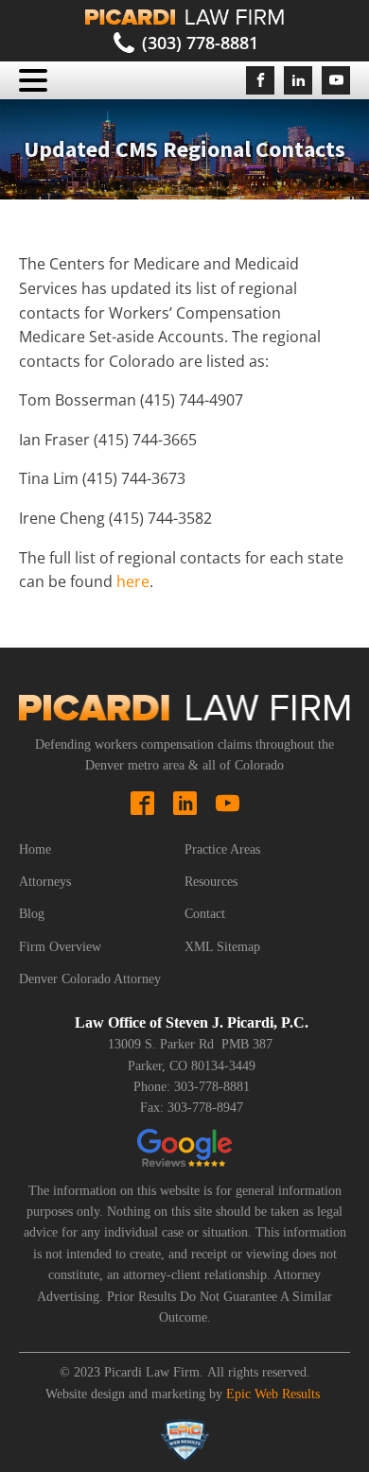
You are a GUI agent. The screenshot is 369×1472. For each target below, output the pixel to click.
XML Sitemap (222, 947)
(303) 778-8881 (200, 42)
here (132, 581)
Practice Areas (222, 849)
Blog (31, 914)
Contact (204, 914)
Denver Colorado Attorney (90, 979)
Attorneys (45, 882)
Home (35, 849)
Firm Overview (60, 947)
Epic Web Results (273, 1394)
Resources (210, 882)
